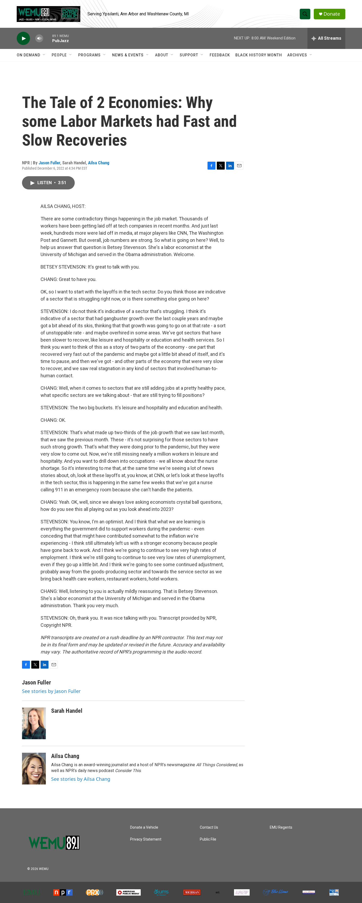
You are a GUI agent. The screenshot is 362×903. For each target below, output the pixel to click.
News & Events (128, 55)
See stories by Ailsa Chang (80, 779)
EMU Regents (281, 827)
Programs (89, 55)
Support (189, 55)
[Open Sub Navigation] (44, 55)
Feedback (220, 55)
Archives (297, 55)
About (161, 55)
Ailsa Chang (98, 162)
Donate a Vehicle (144, 827)
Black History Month (258, 55)
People (59, 55)
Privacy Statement (145, 839)
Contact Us (209, 827)
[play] (23, 38)
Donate (332, 14)
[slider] (47, 38)
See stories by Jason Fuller (51, 691)
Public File (208, 839)
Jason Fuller (49, 162)
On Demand (28, 55)
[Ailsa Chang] (34, 768)
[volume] (39, 38)
